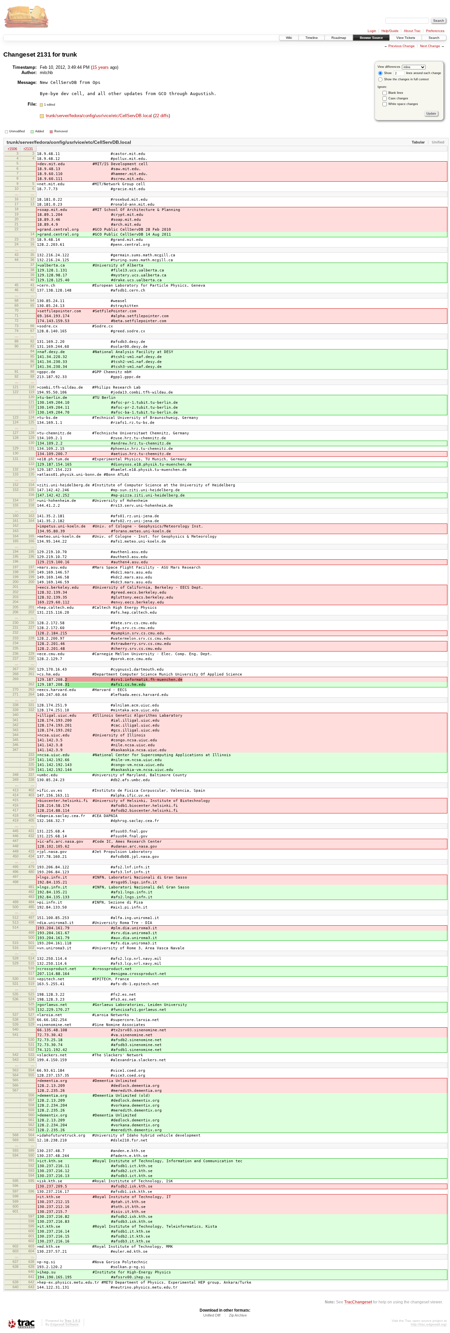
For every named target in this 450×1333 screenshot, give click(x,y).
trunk (69, 54)
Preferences (435, 31)
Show (387, 73)
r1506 (12, 149)
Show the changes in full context (406, 79)
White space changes (403, 104)
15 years (100, 67)
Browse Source (371, 37)
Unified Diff (211, 1315)
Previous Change (401, 46)
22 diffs (162, 115)
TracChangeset (358, 1302)
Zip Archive (238, 1315)
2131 (44, 54)
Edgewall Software (64, 1324)
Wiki (289, 37)
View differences (389, 66)
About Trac (412, 31)
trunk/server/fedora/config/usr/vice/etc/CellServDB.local (99, 115)
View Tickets (405, 37)
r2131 (28, 149)
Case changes (398, 98)
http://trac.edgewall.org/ (429, 1324)
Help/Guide (390, 31)
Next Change (430, 46)
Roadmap (338, 37)
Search (434, 37)
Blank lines (395, 92)
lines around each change (423, 73)
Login (372, 31)
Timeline (311, 37)
